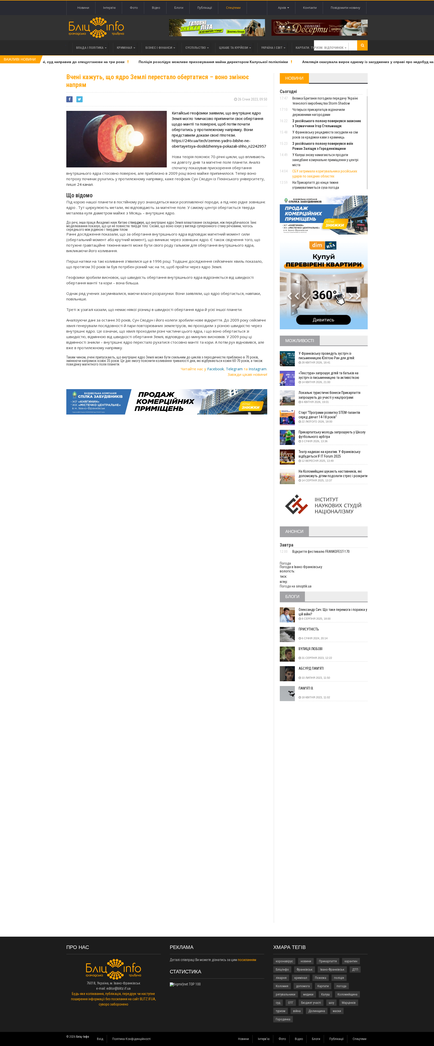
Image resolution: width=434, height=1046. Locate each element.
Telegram (234, 368)
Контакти (310, 8)
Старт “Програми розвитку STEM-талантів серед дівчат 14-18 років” (329, 415)
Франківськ (304, 969)
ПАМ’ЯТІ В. (306, 688)
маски (337, 1011)
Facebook (215, 368)
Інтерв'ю (109, 8)
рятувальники (285, 994)
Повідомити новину (345, 8)
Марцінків (349, 1003)
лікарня (281, 978)
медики (308, 994)
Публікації (204, 8)
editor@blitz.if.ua (118, 988)
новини (306, 961)
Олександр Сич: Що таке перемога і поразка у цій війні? (333, 612)
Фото (134, 8)
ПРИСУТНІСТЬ (309, 629)
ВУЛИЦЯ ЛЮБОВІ (310, 649)
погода (341, 986)
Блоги (178, 8)
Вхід (100, 1039)
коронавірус (284, 961)
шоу (331, 1003)
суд (278, 1003)
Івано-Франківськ (332, 969)
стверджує (136, 222)
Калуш (325, 994)
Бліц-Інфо (282, 969)
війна (297, 1011)
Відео (156, 8)
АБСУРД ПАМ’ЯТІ (311, 668)
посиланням (247, 960)
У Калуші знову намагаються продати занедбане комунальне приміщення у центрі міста (325, 160)
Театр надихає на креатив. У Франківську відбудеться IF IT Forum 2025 (329, 454)
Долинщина (316, 1011)
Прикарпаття (328, 961)
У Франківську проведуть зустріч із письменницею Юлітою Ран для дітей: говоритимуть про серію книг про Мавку (329, 355)
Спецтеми (233, 8)
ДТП (355, 969)
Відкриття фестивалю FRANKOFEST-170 (321, 552)
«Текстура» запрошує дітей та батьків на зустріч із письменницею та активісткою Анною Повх (329, 375)
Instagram (257, 368)
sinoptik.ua (303, 586)
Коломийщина (347, 994)
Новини (83, 8)
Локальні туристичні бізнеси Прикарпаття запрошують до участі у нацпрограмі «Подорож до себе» (329, 395)
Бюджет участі (311, 1003)
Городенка (283, 1019)
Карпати (323, 986)
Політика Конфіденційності (131, 1039)
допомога (303, 986)
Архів (282, 8)
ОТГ (290, 1003)
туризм (280, 1011)
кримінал (300, 978)
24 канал (85, 184)
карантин (351, 961)
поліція (339, 978)
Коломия (282, 986)
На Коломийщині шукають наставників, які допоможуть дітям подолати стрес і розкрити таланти (333, 473)
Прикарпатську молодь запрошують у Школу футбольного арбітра (332, 434)
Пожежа (320, 978)
